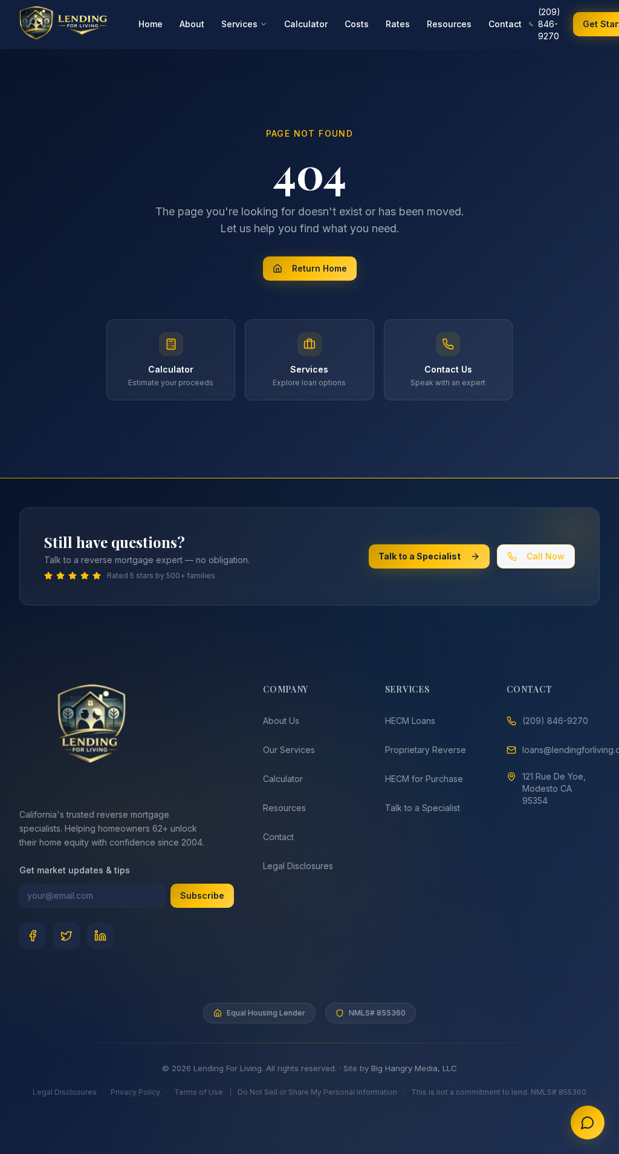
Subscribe (202, 895)
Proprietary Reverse (425, 750)
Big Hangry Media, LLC (414, 1068)
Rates (398, 24)
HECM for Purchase (424, 779)
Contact (505, 24)
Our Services (289, 750)
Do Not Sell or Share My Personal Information (317, 1092)
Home (150, 24)
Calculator (306, 24)
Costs (357, 24)
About (192, 24)
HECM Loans (410, 721)
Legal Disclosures (298, 866)
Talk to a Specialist (419, 556)
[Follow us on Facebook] (32, 935)
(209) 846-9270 (549, 24)
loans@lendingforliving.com (561, 750)
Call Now (546, 556)
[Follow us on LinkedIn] (100, 935)
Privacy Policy (135, 1092)
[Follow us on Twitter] (66, 935)
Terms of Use (198, 1092)
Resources (449, 24)
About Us (281, 721)
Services (239, 24)
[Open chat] (587, 1122)
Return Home (319, 268)
